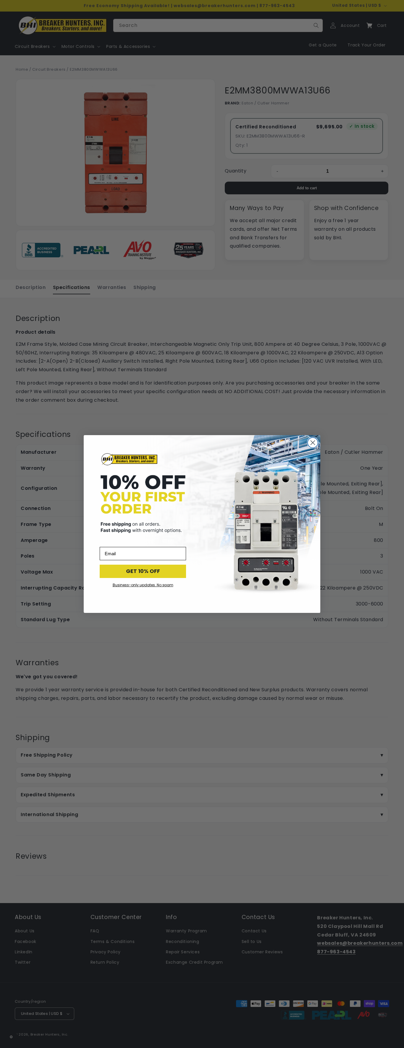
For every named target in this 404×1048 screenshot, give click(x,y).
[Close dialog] (313, 442)
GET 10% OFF (143, 571)
